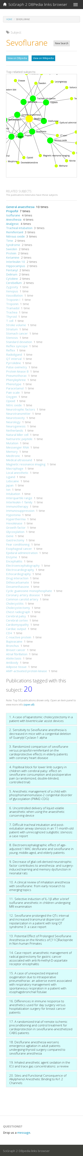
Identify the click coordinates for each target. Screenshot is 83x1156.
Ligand (10, 477)
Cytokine (12, 278)
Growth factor (16, 527)
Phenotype (13, 384)
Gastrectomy (15, 540)
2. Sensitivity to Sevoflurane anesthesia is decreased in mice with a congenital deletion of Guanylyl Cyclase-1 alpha (40, 733)
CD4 (9, 633)
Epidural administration (22, 553)
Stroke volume (16, 325)
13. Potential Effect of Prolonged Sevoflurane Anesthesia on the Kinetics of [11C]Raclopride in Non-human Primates (41, 939)
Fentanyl (12, 270)
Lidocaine (12, 481)
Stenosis (12, 338)
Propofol (12, 211)
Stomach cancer (17, 333)
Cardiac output (16, 629)
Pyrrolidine (13, 363)
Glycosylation (15, 532)
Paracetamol (15, 388)
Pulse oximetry (16, 367)
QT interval (14, 359)
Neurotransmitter (18, 414)
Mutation (12, 443)
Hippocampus (15, 266)
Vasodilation (14, 295)
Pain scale (13, 392)
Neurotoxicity (15, 418)
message (23, 1132)
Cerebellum (14, 283)
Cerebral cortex (17, 620)
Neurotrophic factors (20, 409)
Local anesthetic (17, 473)
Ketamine (12, 257)
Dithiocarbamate (17, 582)
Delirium (11, 274)
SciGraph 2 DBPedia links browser (36, 4)
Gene (9, 536)
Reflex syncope (17, 346)
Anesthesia (13, 219)
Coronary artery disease (23, 595)
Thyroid (11, 316)
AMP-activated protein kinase (26, 671)
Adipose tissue (16, 667)
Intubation (13, 494)
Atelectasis (13, 658)
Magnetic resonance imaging (26, 464)
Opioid (10, 401)
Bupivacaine (14, 641)
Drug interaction (17, 578)
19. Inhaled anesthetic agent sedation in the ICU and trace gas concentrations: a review (39, 1064)
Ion (8, 489)
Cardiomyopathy (17, 625)
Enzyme (11, 557)
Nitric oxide (14, 405)
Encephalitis (14, 561)
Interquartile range (19, 498)
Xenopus (12, 291)
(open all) (29, 704)
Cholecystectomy (18, 608)
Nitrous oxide (15, 236)
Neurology (13, 422)
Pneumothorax (16, 376)
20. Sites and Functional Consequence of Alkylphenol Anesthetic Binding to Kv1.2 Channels (37, 1079)
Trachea (11, 312)
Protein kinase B (17, 371)
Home (9, 19)
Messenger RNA (17, 447)
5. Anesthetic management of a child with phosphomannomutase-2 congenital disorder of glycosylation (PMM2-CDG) (40, 795)
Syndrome (13, 245)
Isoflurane (13, 215)
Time (9, 241)
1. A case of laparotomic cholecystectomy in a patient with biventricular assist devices (41, 719)
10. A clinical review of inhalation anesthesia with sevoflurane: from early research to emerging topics (39, 886)
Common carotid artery (22, 599)
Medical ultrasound (19, 460)
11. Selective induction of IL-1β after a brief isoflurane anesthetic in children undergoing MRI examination (39, 902)
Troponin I (13, 300)
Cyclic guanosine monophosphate (29, 591)
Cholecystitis (15, 603)
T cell (9, 321)
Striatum (12, 329)
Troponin (12, 304)
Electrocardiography (20, 570)
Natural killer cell (17, 435)
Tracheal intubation (19, 228)
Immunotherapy (17, 506)
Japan (9, 485)
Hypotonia (13, 515)
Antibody (12, 662)
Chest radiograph (18, 612)
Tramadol (12, 308)
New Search (61, 43)
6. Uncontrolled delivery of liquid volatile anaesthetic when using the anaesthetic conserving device (37, 811)
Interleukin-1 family (19, 502)
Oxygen (11, 397)
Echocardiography (18, 574)
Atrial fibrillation (16, 654)
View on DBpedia (17, 58)
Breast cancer (15, 650)
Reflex (10, 350)
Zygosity (12, 287)
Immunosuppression (20, 511)
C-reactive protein (18, 637)
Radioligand (14, 354)
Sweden (11, 249)
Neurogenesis (16, 426)
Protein (11, 253)
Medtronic (13, 456)
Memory (12, 451)
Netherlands (14, 430)
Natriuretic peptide (19, 439)
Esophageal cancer (19, 549)
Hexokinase (14, 523)
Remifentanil (14, 232)
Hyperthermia (16, 519)
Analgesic (12, 224)
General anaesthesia (20, 207)
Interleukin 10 (15, 262)
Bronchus (12, 646)
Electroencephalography (23, 565)
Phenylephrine (16, 380)
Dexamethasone (17, 587)
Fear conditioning (18, 544)
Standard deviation (19, 342)
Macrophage (14, 468)
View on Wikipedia (43, 58)
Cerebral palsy (16, 616)
